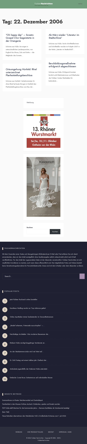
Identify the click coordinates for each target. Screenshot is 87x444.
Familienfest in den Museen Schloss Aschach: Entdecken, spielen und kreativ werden (31, 404)
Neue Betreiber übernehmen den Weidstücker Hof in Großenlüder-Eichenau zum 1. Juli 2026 (34, 416)
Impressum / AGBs (65, 432)
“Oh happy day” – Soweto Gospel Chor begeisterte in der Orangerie (20, 38)
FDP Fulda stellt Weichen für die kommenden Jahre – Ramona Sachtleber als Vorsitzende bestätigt (35, 408)
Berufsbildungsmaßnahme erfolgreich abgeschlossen (62, 65)
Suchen (30, 227)
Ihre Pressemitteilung (35, 432)
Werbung (19, 432)
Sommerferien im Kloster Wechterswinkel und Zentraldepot (22, 400)
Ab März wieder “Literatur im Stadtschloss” (64, 36)
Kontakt (51, 432)
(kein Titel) (5, 412)
